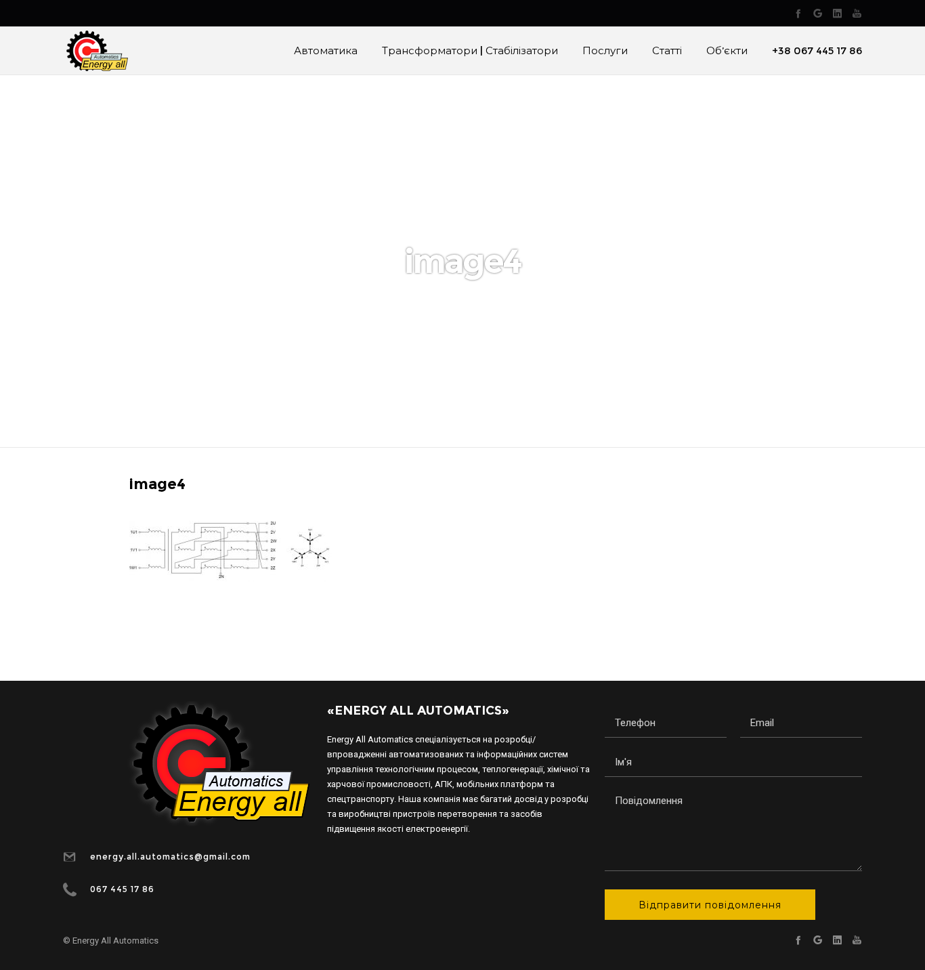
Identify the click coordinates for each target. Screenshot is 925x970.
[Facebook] (798, 13)
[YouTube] (857, 13)
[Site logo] (95, 51)
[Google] (817, 13)
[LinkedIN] (837, 13)
